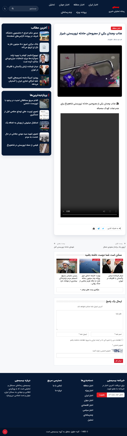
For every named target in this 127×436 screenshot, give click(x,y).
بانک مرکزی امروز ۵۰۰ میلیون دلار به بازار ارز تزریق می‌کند (23, 46)
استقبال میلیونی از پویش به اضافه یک (21, 122)
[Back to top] (4, 431)
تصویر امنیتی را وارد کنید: (101, 350)
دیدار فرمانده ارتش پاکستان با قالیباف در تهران (22, 68)
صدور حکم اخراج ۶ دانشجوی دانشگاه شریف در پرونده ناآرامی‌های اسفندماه (22, 34)
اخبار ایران (93, 5)
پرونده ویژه (81, 12)
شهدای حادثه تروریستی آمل (64, 247)
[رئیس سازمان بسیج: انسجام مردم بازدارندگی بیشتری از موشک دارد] (66, 266)
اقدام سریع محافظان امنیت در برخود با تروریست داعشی (21, 102)
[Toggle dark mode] (4, 8)
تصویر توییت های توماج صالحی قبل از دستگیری (21, 113)
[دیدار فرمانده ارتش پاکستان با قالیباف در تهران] (112, 266)
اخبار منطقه (79, 5)
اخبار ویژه (89, 390)
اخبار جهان (64, 5)
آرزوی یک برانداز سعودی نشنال (114, 247)
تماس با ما (57, 385)
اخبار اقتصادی (87, 405)
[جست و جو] (13, 8)
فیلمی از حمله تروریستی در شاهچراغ (22, 145)
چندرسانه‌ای (66, 12)
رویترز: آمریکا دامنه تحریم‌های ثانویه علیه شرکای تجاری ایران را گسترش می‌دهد (23, 81)
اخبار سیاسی (88, 410)
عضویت (102, 394)
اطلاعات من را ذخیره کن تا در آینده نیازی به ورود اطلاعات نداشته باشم (95, 340)
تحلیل (52, 5)
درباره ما (58, 390)
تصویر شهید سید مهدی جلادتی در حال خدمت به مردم (21, 135)
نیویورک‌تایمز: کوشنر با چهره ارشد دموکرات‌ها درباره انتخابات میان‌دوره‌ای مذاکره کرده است (21, 58)
